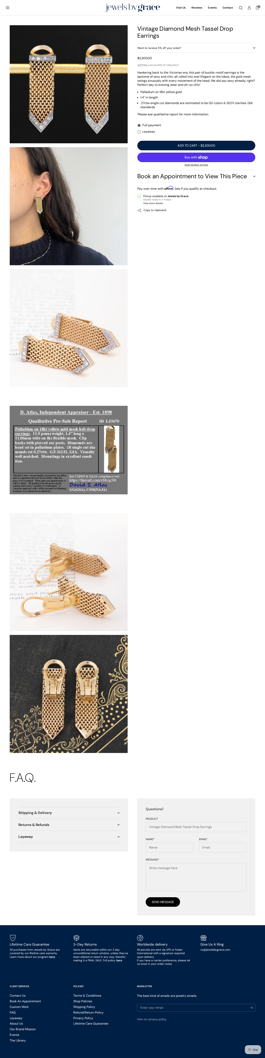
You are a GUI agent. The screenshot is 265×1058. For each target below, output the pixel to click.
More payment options (196, 165)
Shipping (142, 65)
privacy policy (157, 1019)
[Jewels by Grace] (132, 7)
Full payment (151, 125)
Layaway (148, 132)
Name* (150, 839)
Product (152, 818)
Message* (152, 859)
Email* (203, 839)
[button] (240, 8)
